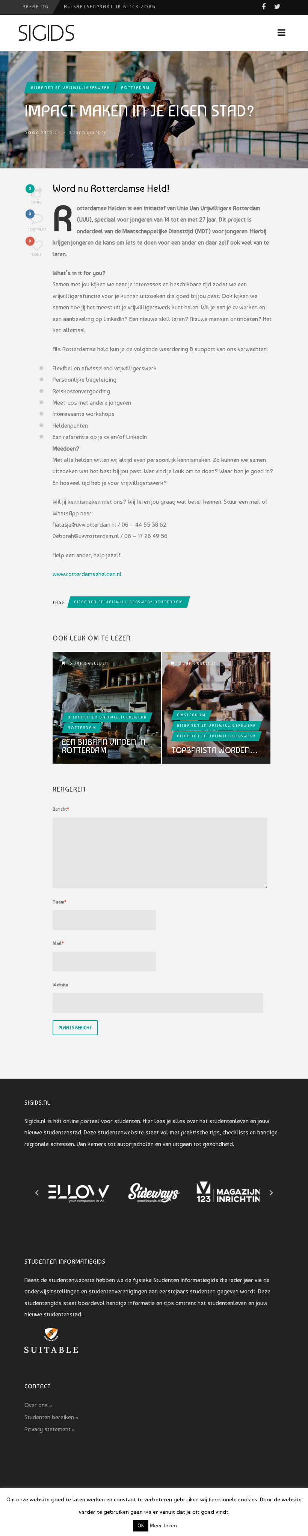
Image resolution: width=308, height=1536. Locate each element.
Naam (59, 902)
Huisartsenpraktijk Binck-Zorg (110, 6)
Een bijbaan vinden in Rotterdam (103, 746)
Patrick (50, 133)
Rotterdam (135, 88)
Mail (58, 943)
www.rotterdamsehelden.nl (87, 574)
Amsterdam (191, 715)
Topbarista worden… (214, 750)
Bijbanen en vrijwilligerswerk (70, 88)
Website (60, 984)
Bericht (61, 809)
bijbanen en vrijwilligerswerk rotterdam (128, 602)
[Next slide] (271, 1193)
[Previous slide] (37, 1193)
